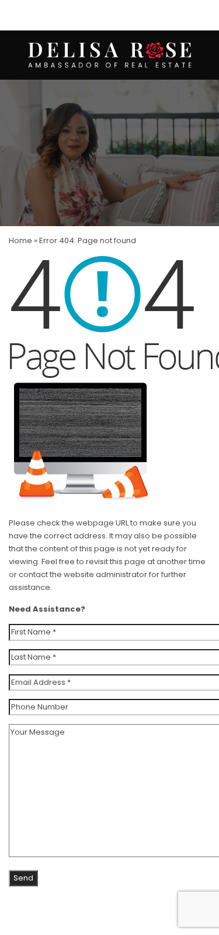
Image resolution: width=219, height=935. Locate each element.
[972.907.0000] (109, 15)
